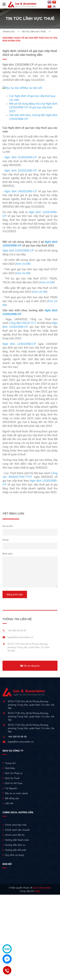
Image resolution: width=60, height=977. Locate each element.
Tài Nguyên (11, 788)
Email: (5, 539)
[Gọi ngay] (7, 970)
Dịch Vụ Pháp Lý (13, 773)
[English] (50, 2)
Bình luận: (7, 553)
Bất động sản (12, 798)
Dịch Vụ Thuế (12, 778)
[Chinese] (50, 6)
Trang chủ (8, 32)
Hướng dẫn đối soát (15, 850)
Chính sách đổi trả (14, 835)
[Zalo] (7, 949)
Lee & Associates (42, 887)
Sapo (37, 891)
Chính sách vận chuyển (17, 829)
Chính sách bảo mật (15, 824)
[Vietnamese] (54, 2)
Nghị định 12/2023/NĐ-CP (18, 64)
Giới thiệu (10, 768)
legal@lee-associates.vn (20, 637)
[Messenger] (7, 959)
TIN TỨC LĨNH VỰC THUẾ (34, 32)
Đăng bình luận (15, 594)
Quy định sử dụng (14, 855)
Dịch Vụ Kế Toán (13, 783)
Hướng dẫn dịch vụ (15, 845)
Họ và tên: (7, 526)
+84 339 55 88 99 (17, 630)
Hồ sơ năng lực (31, 665)
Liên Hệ (9, 803)
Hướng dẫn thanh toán (17, 840)
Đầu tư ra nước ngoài (16, 793)
